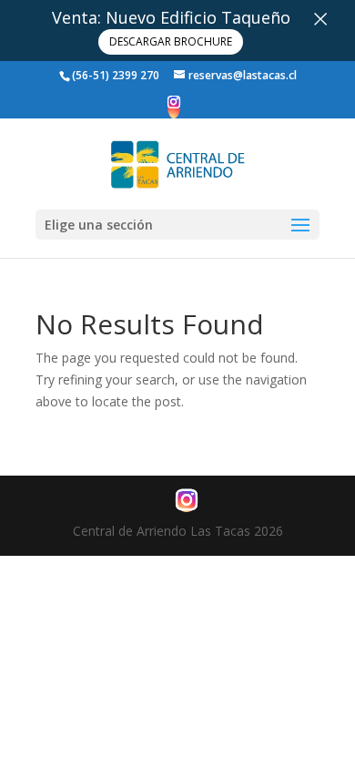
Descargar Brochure (170, 41)
